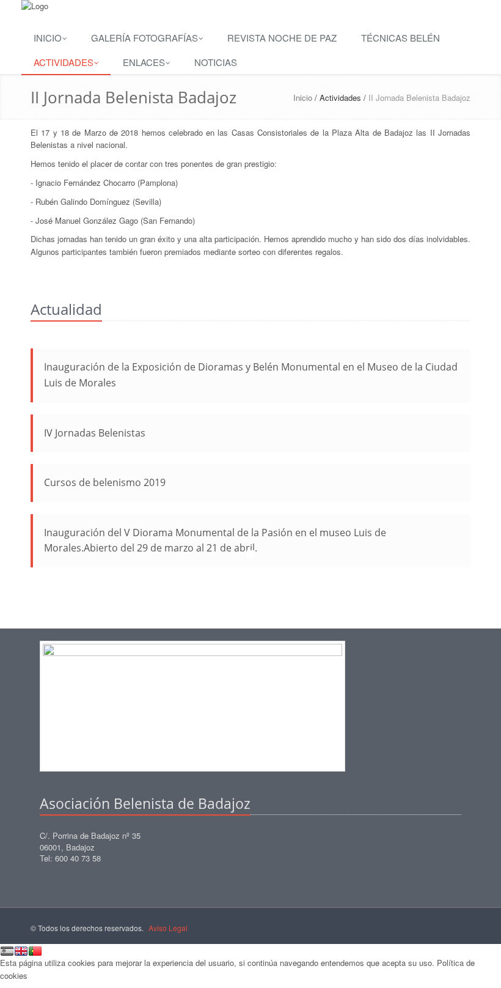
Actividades (63, 62)
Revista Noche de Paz (282, 37)
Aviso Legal (168, 928)
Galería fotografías (144, 37)
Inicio (48, 37)
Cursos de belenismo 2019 (105, 482)
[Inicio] (250, 6)
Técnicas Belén (400, 37)
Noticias (215, 62)
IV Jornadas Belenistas (94, 433)
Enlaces (144, 62)
